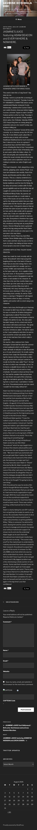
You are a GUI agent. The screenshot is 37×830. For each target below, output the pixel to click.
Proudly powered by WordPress (13, 825)
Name (6, 650)
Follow (8, 47)
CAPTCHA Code (9, 701)
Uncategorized (12, 602)
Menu (20, 19)
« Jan (9, 812)
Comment (7, 622)
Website (6, 671)
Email (5, 661)
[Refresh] (18, 690)
